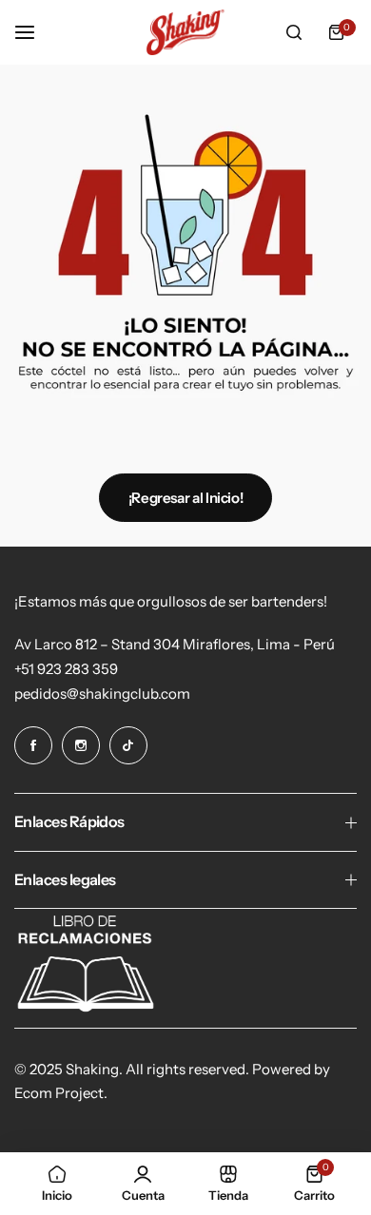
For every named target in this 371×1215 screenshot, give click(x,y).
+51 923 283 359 (66, 669)
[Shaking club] (185, 32)
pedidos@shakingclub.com (102, 694)
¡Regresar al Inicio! (186, 498)
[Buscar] (294, 32)
